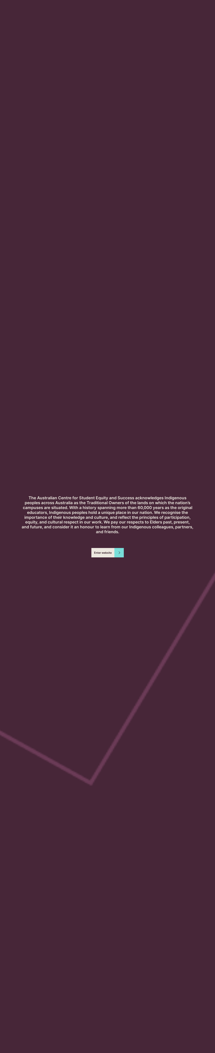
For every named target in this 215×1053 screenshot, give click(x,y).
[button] (107, 552)
